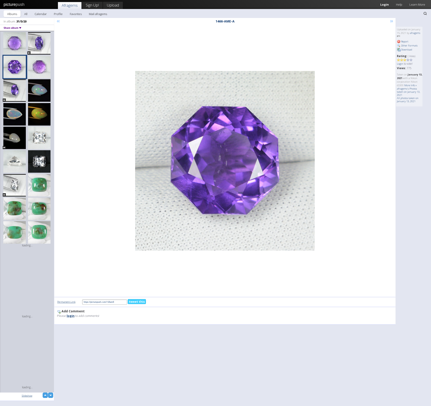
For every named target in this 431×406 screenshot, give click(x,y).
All (25, 14)
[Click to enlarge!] (225, 161)
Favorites (76, 14)
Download (406, 49)
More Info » (410, 85)
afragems (415, 33)
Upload (113, 5)
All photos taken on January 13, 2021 (407, 99)
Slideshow (27, 395)
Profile (58, 14)
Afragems (70, 5)
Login (384, 4)
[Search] (425, 13)
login (71, 316)
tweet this (137, 302)
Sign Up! (92, 5)
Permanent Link (66, 301)
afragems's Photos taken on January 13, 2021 (408, 92)
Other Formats (409, 45)
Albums (12, 14)
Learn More (417, 4)
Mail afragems (98, 14)
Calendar (41, 14)
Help (399, 4)
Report (404, 41)
